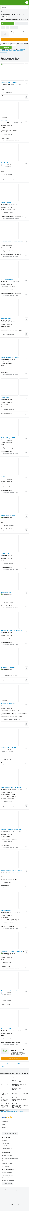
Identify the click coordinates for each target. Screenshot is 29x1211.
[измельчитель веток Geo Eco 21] (14, 152)
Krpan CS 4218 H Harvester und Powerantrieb (14, 241)
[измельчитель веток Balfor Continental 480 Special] (14, 347)
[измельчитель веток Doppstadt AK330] (14, 1018)
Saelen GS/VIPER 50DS (8, 515)
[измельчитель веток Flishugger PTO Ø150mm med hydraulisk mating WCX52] (14, 940)
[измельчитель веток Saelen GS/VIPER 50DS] (14, 504)
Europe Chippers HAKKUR (9, 82)
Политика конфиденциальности (10, 1158)
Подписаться (5, 47)
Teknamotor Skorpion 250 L (9, 703)
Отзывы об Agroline (7, 1163)
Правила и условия (7, 1155)
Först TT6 (4, 120)
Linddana (4, 476)
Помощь (4, 1127)
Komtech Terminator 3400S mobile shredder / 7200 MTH (6, 1105)
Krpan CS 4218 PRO (7, 279)
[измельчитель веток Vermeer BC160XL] (14, 900)
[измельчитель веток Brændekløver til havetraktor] (14, 980)
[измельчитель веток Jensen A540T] (14, 387)
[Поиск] (26, 7)
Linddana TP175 (6, 592)
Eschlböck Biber (6, 318)
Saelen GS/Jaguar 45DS (8, 438)
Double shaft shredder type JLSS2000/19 (13, 870)
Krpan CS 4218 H (6, 202)
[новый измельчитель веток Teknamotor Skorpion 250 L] (14, 693)
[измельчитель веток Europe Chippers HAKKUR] (14, 72)
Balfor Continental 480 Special (10, 357)
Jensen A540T (5, 397)
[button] (26, 2)
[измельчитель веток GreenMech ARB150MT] (14, 656)
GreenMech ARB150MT (8, 667)
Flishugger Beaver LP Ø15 (9, 747)
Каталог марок (5, 1166)
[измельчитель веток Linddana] (14, 466)
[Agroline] (2, 11)
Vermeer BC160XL (6, 910)
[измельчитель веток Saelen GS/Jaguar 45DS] (14, 427)
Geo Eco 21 (4, 163)
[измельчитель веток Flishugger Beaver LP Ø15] (14, 737)
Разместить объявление (14, 40)
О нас (3, 1124)
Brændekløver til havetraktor (9, 991)
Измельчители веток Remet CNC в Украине (11, 1111)
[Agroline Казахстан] (10, 2)
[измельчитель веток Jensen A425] (14, 543)
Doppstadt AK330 (6, 1029)
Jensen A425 (5, 553)
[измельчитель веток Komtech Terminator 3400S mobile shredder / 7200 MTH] (14, 819)
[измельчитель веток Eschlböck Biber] (14, 307)
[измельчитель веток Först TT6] (14, 110)
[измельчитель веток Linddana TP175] (14, 581)
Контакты (4, 1130)
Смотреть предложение (14, 1058)
